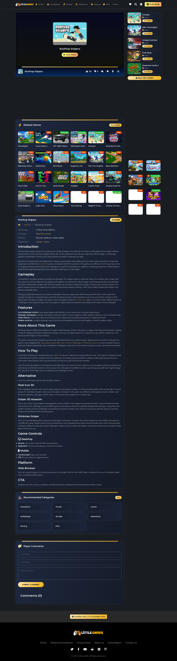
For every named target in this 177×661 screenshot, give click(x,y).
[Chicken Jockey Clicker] (153, 196)
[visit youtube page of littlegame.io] (85, 649)
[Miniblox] (153, 181)
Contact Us (131, 643)
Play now (155, 4)
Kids (108, 4)
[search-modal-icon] (136, 4)
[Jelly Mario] (153, 210)
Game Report (114, 643)
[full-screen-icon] (102, 71)
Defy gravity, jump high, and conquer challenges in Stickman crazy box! (70, 343)
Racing (97, 4)
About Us (99, 643)
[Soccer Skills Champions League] (153, 166)
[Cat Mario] (136, 210)
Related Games (145, 78)
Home (43, 643)
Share (116, 220)
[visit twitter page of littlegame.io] (72, 649)
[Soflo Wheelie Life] (136, 181)
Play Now (71, 55)
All (118, 497)
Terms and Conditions (61, 643)
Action (41, 4)
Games (39, 242)
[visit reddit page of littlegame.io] (92, 649)
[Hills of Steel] (136, 166)
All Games (115, 125)
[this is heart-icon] (107, 71)
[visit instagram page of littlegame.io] (99, 649)
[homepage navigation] (19, 225)
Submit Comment (31, 584)
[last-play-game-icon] (141, 4)
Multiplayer (55, 4)
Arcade (69, 4)
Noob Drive (43, 264)
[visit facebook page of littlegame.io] (78, 649)
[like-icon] (130, 4)
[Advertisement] (70, 98)
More (115, 4)
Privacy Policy (83, 643)
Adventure (83, 4)
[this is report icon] (113, 71)
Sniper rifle (57, 355)
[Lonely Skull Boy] (136, 196)
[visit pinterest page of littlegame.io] (105, 649)
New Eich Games (43, 234)
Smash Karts (81, 300)
